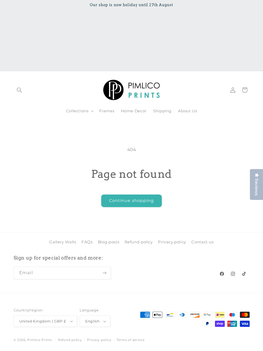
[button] (19, 90)
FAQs (87, 242)
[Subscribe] (104, 273)
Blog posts (108, 242)
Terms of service (131, 340)
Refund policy (139, 242)
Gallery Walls (62, 242)
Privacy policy (172, 242)
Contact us (202, 242)
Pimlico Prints (39, 340)
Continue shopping (131, 200)
